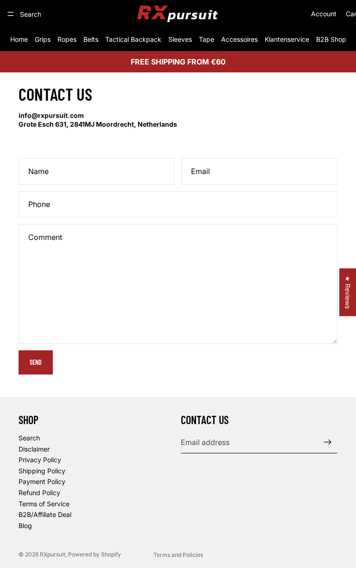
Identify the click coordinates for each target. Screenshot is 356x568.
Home (19, 39)
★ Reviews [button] (348, 292)
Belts (90, 39)
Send (36, 362)
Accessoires (239, 39)
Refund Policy (39, 493)
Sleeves (180, 39)
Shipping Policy (42, 470)
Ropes (66, 39)
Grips (43, 39)
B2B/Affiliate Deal (45, 514)
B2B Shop (331, 39)
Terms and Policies (178, 554)
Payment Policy (42, 481)
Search (29, 438)
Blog (25, 525)
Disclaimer (34, 448)
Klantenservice (287, 39)
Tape (206, 39)
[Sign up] (327, 442)
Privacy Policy (40, 460)
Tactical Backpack (133, 39)
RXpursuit (52, 554)
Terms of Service (44, 503)
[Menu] (10, 14)
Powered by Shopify (94, 554)
